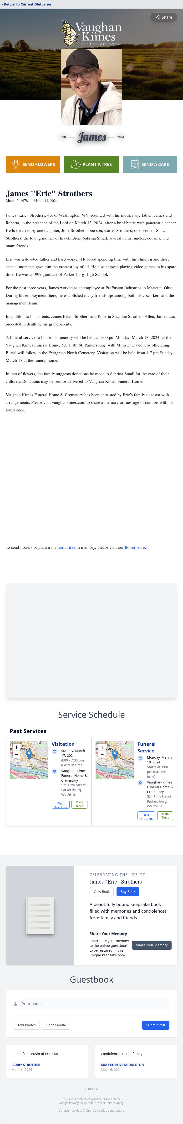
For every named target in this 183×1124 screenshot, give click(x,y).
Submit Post (155, 1025)
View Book (102, 891)
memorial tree (63, 547)
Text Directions (60, 805)
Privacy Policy (78, 1103)
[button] (29, 755)
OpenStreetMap (96, 1110)
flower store (135, 547)
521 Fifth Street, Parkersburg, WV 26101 (73, 790)
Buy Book (128, 891)
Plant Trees (79, 804)
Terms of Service (104, 1103)
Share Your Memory (152, 945)
